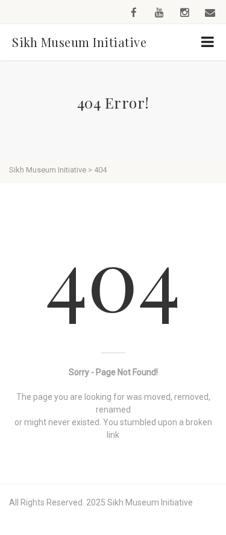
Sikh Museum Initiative (79, 42)
